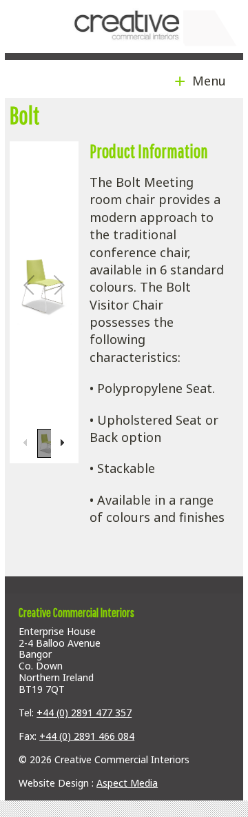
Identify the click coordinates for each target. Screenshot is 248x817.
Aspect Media (127, 782)
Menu (205, 80)
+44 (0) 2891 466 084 (86, 736)
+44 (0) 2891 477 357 (84, 712)
